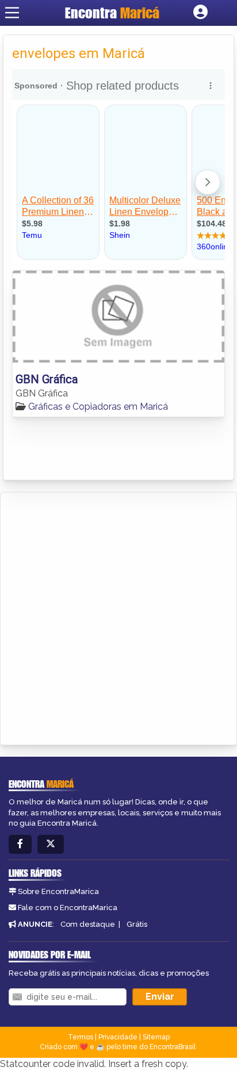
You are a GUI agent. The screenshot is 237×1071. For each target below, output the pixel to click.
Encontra (112, 12)
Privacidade (117, 1037)
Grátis (137, 924)
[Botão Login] (200, 12)
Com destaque (87, 924)
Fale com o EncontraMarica (67, 907)
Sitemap (156, 1037)
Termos (80, 1037)
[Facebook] (20, 844)
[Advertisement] (118, 616)
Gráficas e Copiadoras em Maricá (98, 406)
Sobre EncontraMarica (58, 891)
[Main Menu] (12, 12)
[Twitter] (50, 844)
